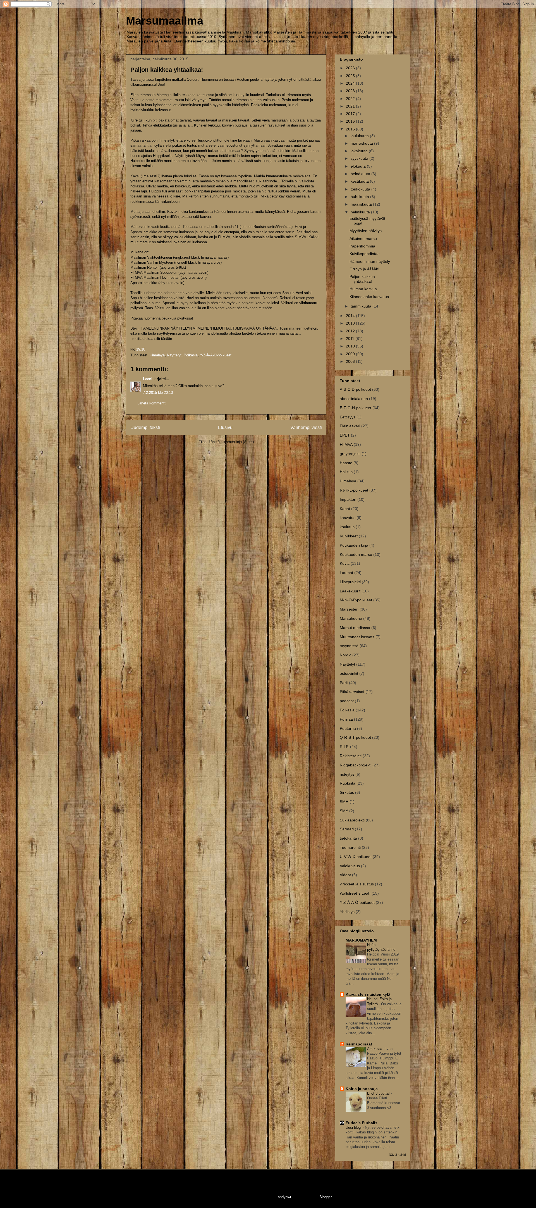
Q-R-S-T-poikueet (355, 737)
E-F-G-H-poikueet (355, 408)
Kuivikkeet (349, 536)
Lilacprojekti (350, 582)
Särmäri (347, 829)
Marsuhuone (351, 618)
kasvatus (347, 517)
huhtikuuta (360, 196)
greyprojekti (350, 453)
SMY (344, 811)
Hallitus (346, 472)
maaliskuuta (362, 204)
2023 (351, 91)
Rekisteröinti (351, 756)
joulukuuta (360, 136)
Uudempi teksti (145, 427)
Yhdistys (347, 911)
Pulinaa (346, 719)
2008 (351, 361)
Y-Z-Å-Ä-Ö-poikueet (215, 355)
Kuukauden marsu (356, 554)
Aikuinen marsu (363, 238)
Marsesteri (349, 609)
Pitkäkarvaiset (352, 691)
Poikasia (191, 355)
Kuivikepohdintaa (365, 253)
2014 (351, 315)
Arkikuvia (375, 1049)
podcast (347, 701)
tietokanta (348, 838)
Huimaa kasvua (363, 289)
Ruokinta (347, 783)
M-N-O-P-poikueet (356, 600)
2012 (351, 331)
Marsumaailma (164, 21)
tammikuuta (361, 306)
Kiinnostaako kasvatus (369, 296)
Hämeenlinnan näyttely (370, 261)
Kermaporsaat (359, 1044)
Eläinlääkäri (350, 426)
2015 (351, 129)
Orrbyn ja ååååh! (364, 269)
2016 (351, 121)
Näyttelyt (174, 355)
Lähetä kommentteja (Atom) (231, 442)
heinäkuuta (361, 173)
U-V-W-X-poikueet (356, 856)
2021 (351, 106)
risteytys (347, 774)
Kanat (345, 508)
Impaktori (348, 499)
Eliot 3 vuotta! (379, 1093)
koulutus (347, 527)
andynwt (284, 1197)
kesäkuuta (360, 181)
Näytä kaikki (397, 1154)
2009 (351, 354)
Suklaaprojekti (352, 820)
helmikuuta (361, 212)
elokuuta (359, 166)
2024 (351, 83)
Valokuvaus (350, 866)
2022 (351, 98)
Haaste (346, 463)
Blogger (325, 1197)
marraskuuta (362, 143)
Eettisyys (347, 417)
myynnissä (349, 646)
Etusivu (225, 427)
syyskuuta (360, 158)
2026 (351, 68)
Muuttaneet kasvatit (357, 637)
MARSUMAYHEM (361, 940)
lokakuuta (360, 151)
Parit (344, 682)
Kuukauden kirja (354, 545)
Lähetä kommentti (151, 403)
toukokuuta (361, 189)
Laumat (346, 572)
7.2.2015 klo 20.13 (158, 392)
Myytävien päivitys (366, 230)
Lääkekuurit (350, 591)
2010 (351, 346)
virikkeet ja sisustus (357, 884)
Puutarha (348, 728)
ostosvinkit (349, 673)
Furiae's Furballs (361, 1123)
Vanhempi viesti (306, 427)
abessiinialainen (354, 398)
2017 (351, 113)
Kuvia (345, 563)
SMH (344, 801)
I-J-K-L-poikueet (354, 490)
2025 (351, 75)
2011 (350, 338)
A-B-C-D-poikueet (355, 389)
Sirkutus (347, 792)
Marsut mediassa (355, 627)
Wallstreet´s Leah (355, 893)
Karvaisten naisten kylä (368, 994)
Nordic (345, 655)
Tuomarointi (350, 847)
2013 (351, 323)
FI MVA (346, 444)
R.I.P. (344, 746)
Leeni (147, 379)
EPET (345, 435)
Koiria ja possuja (362, 1089)
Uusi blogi (354, 1127)
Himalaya (157, 355)
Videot (345, 875)
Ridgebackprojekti (355, 765)
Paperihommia (362, 246)
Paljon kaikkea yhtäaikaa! (362, 278)
